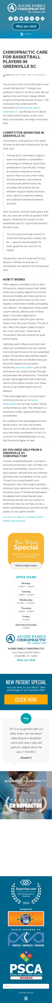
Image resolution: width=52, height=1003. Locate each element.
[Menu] (26, 998)
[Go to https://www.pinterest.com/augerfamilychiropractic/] (32, 19)
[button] (26, 699)
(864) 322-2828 (26, 660)
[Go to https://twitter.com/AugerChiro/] (16, 19)
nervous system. (25, 367)
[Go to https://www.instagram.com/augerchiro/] (26, 19)
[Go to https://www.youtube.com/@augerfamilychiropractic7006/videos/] (21, 19)
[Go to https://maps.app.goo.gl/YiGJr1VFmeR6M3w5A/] (42, 18)
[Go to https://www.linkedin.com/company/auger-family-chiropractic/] (37, 19)
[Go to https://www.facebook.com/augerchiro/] (10, 19)
